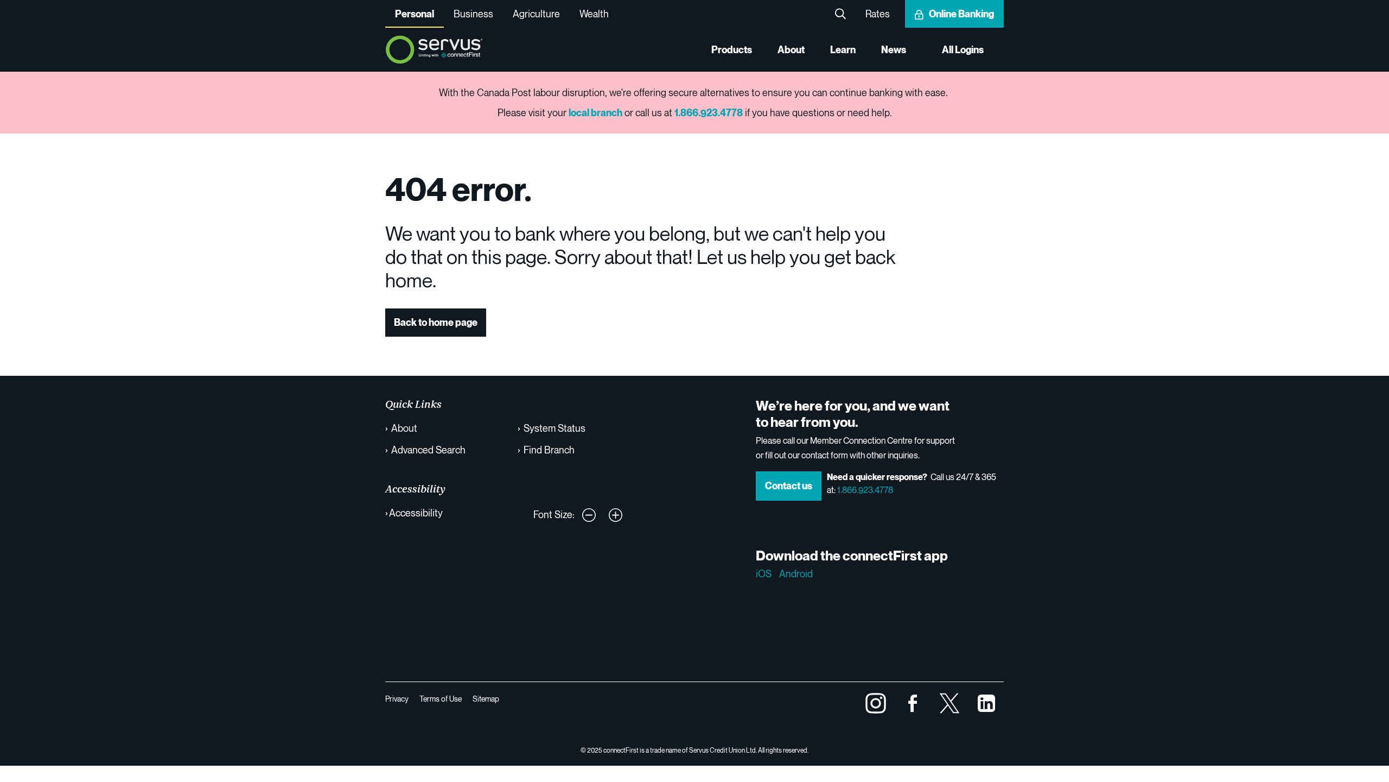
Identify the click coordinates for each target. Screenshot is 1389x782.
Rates (877, 14)
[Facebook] (913, 702)
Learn (843, 49)
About (791, 49)
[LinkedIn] (986, 702)
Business (473, 14)
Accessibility (416, 513)
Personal (414, 14)
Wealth (594, 14)
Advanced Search (428, 450)
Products (731, 49)
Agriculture (536, 14)
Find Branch (549, 450)
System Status (554, 428)
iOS (764, 573)
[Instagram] (876, 702)
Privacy (397, 698)
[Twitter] (949, 702)
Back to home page (435, 322)
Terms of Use (440, 698)
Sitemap (486, 698)
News (893, 49)
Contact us (788, 485)
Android (796, 573)
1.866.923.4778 (865, 489)
